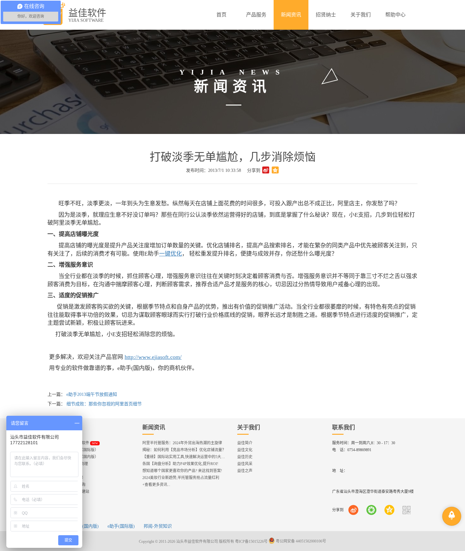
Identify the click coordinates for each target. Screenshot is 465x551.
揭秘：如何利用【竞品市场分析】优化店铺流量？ (184, 450)
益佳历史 (244, 457)
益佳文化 (244, 450)
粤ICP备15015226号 (251, 541)
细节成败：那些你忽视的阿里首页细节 (104, 404)
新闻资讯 (153, 427)
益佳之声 (244, 471)
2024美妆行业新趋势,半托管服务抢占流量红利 (180, 477)
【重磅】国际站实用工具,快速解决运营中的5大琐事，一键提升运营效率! (203, 457)
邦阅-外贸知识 (158, 526)
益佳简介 (244, 443)
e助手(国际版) (121, 526)
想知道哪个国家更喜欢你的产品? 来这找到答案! (182, 471)
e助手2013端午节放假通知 (91, 394)
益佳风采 (244, 464)
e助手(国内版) (85, 526)
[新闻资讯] (291, 15)
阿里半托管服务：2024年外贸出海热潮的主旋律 (182, 443)
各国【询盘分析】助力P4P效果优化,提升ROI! (180, 464)
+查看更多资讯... (156, 484)
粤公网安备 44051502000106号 (300, 541)
